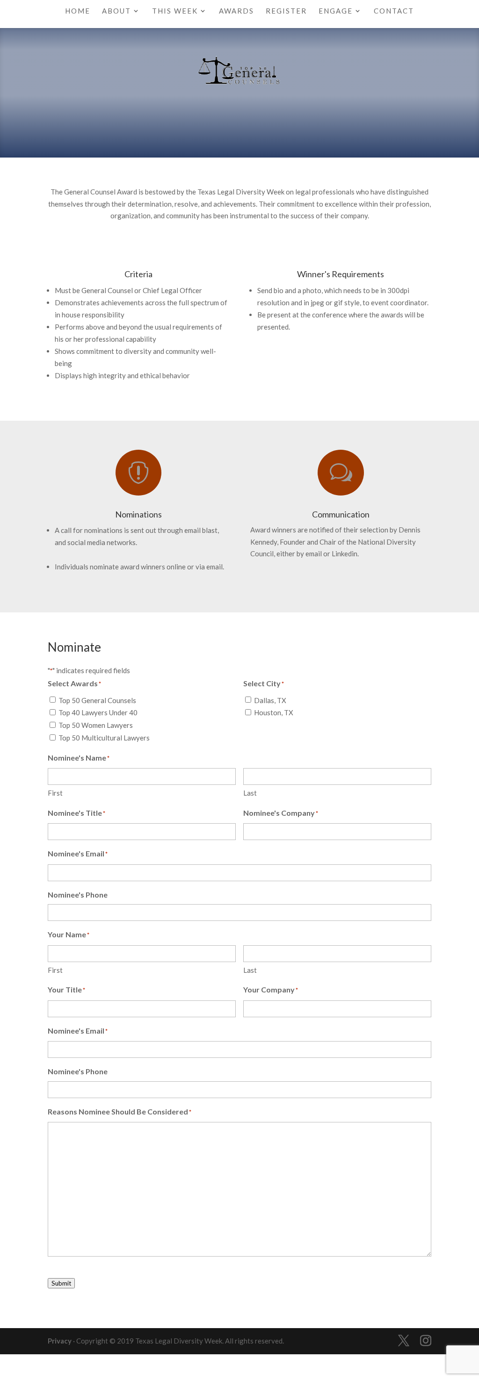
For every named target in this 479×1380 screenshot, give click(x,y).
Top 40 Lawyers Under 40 (98, 712)
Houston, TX (273, 712)
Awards (236, 11)
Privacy (60, 1341)
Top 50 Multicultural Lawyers (104, 737)
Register (286, 11)
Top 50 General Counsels (97, 700)
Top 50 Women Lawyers (95, 725)
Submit (61, 1283)
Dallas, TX (270, 700)
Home (77, 11)
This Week (175, 11)
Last (250, 793)
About (116, 11)
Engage (336, 11)
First (55, 793)
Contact (394, 11)
